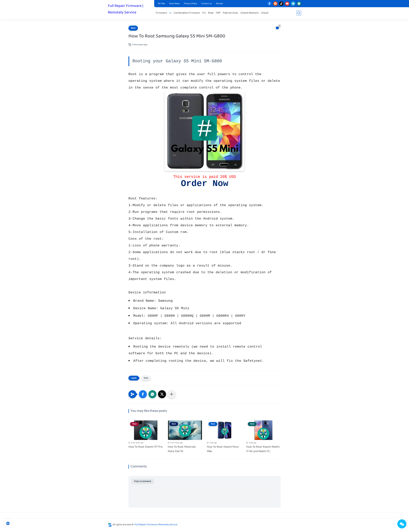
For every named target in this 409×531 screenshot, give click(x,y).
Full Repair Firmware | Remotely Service (125, 9)
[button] (143, 394)
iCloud (264, 13)
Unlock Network (249, 13)
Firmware (161, 13)
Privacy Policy (190, 4)
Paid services (230, 13)
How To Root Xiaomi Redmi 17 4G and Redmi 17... (263, 449)
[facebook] (269, 3)
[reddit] (275, 3)
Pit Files (161, 4)
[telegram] (293, 3)
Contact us (206, 4)
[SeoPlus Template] (110, 525)
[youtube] (287, 3)
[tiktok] (281, 3)
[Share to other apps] (172, 394)
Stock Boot (174, 4)
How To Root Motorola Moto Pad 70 (182, 449)
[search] (298, 13)
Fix (204, 13)
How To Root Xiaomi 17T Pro (145, 447)
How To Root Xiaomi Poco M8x (223, 449)
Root (210, 13)
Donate (219, 4)
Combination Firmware (187, 13)
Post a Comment (142, 481)
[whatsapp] (299, 3)
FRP (218, 13)
